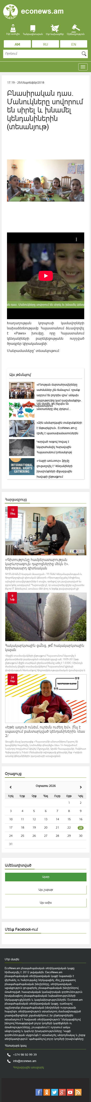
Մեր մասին (12, 959)
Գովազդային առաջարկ (28, 1067)
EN (73, 44)
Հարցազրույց (16, 499)
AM (17, 44)
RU (45, 44)
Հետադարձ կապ (15, 1045)
